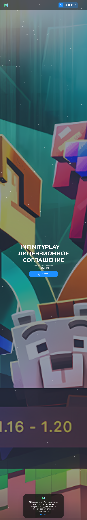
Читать (45, 274)
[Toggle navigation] (81, 5)
